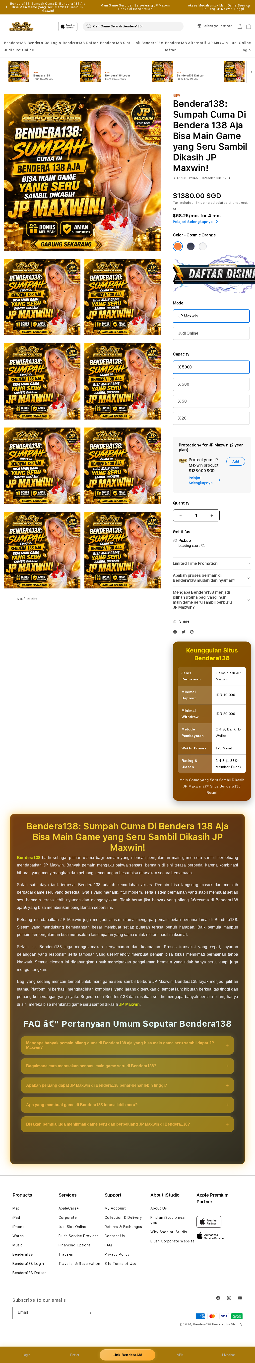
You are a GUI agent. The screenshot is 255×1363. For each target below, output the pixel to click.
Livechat (228, 1355)
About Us (158, 1208)
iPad (16, 1218)
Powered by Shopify (227, 1324)
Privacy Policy (117, 1254)
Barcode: (208, 178)
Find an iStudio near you (168, 1220)
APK (180, 1355)
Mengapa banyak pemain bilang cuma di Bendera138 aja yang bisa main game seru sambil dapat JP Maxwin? (120, 1045)
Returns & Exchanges (123, 1227)
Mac (16, 1208)
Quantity (181, 503)
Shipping (202, 203)
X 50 (182, 401)
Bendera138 (15, 43)
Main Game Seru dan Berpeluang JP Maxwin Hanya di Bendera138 (135, 7)
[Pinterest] (193, 633)
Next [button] (248, 7)
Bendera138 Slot (115, 43)
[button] (15, 43)
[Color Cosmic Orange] (178, 246)
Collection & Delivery (123, 1218)
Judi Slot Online (19, 50)
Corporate (68, 1218)
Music (17, 1245)
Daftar (74, 1355)
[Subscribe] (89, 1313)
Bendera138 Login (44, 43)
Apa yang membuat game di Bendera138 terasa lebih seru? (82, 1105)
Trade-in (66, 1254)
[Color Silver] (203, 246)
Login (26, 1355)
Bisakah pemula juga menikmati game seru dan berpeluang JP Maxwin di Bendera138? (108, 1124)
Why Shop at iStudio (168, 1232)
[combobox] (133, 26)
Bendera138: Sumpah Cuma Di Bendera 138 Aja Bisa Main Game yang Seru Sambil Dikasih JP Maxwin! (47, 7)
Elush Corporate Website (172, 1241)
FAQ (108, 1245)
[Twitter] (184, 633)
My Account (115, 1208)
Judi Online (240, 43)
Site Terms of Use (120, 1264)
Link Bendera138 (147, 43)
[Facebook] (176, 633)
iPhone (18, 1227)
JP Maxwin (218, 43)
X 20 (182, 418)
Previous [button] (6, 7)
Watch (18, 1236)
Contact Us (115, 1236)
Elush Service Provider (78, 1236)
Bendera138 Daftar (80, 43)
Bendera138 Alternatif (186, 43)
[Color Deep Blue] (191, 246)
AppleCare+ (69, 1208)
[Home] (21, 26)
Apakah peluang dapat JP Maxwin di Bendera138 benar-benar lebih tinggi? (96, 1085)
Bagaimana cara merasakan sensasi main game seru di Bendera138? (91, 1066)
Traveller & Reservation (79, 1264)
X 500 (183, 384)
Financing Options (75, 1245)
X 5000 (185, 367)
